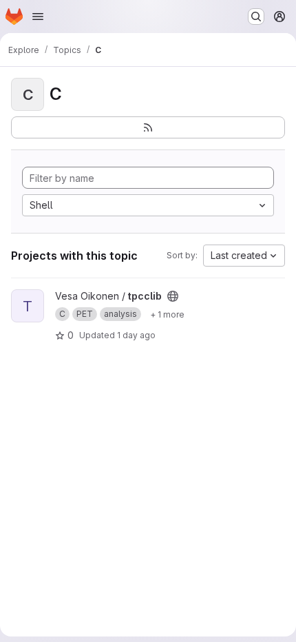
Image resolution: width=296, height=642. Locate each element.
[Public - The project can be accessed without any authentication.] (172, 296)
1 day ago (136, 335)
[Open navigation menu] (38, 17)
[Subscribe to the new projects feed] (148, 127)
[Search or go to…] (256, 16)
